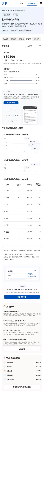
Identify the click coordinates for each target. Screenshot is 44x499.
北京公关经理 (35, 257)
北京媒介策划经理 (17, 254)
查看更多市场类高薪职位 (22, 387)
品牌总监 (9, 371)
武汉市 (7, 197)
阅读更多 (22, 349)
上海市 (7, 191)
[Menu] (41, 3)
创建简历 (32, 3)
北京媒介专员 (7, 257)
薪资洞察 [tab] (28, 39)
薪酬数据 (4, 10)
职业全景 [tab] (5, 39)
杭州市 (7, 218)
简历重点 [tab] (21, 39)
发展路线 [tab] (13, 39)
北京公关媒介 (27, 257)
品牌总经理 (10, 375)
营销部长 (9, 366)
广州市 (7, 239)
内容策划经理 (11, 379)
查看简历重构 (11, 103)
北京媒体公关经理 (9, 259)
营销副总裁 (10, 362)
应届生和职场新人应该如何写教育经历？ (14, 321)
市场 (10, 10)
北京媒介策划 (7, 254)
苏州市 (7, 225)
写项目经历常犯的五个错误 (11, 311)
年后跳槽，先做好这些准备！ (11, 330)
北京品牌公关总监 (28, 254)
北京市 (7, 204)
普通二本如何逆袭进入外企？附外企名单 (14, 339)
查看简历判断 (22, 297)
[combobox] (32, 45)
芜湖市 (7, 232)
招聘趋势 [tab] (36, 39)
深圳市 (7, 211)
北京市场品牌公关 (17, 257)
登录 (21, 3)
